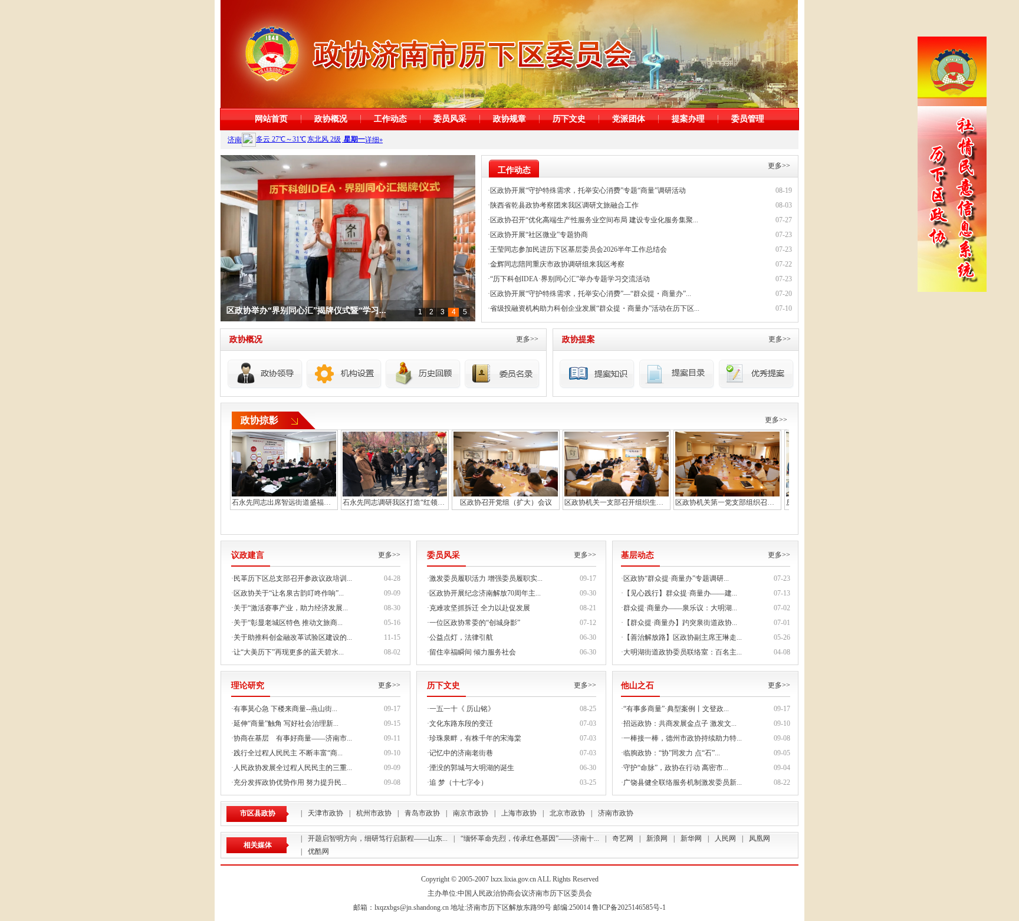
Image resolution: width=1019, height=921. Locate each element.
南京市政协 (470, 813)
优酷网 (318, 851)
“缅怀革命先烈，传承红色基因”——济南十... (530, 838)
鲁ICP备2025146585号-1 (629, 907)
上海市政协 (519, 813)
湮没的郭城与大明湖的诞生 (471, 768)
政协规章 (509, 118)
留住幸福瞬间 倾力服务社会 (472, 652)
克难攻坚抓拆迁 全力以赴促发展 (479, 608)
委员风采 (449, 118)
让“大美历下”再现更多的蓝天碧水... (289, 652)
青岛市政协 (422, 813)
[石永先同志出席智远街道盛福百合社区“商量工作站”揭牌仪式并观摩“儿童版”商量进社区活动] (284, 463)
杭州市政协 (374, 813)
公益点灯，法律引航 (461, 637)
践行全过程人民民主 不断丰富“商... (288, 753)
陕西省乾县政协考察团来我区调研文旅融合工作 (564, 205)
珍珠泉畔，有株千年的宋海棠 (475, 738)
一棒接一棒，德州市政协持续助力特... (682, 738)
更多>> (779, 166)
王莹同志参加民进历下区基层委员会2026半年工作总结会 (578, 249)
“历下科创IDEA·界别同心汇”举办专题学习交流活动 (570, 279)
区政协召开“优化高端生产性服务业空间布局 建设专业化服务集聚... (594, 220)
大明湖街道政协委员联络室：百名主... (682, 652)
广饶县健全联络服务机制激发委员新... (682, 782)
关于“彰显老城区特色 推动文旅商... (288, 623)
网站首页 (271, 118)
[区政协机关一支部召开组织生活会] (616, 463)
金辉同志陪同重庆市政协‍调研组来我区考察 (557, 264)
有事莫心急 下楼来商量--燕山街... (285, 709)
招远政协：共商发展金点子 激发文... (680, 723)
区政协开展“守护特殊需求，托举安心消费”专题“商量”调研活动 (588, 190)
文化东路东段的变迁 (461, 723)
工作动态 (390, 118)
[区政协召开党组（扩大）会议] (505, 463)
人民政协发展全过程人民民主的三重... (293, 768)
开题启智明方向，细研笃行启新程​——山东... (378, 838)
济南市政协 (615, 813)
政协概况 (330, 118)
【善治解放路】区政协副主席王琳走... (682, 637)
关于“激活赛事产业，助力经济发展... (291, 608)
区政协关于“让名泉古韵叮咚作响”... (289, 593)
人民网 (725, 838)
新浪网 (657, 838)
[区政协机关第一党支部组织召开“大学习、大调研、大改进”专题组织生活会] (727, 463)
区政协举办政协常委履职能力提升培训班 (300, 311)
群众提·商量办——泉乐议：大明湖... (680, 608)
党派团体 (628, 118)
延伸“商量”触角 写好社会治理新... (286, 723)
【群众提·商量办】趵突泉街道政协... (680, 623)
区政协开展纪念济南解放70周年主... (485, 593)
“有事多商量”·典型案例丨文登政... (676, 709)
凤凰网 (759, 838)
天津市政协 (325, 813)
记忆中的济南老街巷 (461, 753)
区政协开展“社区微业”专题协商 (539, 235)
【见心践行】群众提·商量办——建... (680, 593)
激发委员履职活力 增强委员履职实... (486, 578)
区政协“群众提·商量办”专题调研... (676, 578)
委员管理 (747, 118)
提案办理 (688, 118)
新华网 (691, 838)
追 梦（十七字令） (458, 782)
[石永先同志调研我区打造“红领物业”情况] (395, 463)
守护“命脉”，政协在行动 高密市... (675, 768)
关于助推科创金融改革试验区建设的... (293, 637)
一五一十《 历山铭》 (462, 709)
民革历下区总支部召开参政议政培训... (293, 578)
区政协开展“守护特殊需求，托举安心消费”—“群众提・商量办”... (590, 294)
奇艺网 (622, 838)
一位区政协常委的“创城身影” (474, 623)
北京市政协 (567, 813)
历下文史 (569, 118)
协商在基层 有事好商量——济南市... (293, 738)
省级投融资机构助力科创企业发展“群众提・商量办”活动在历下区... (594, 308)
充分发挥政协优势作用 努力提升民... (290, 782)
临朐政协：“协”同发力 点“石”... (671, 753)
